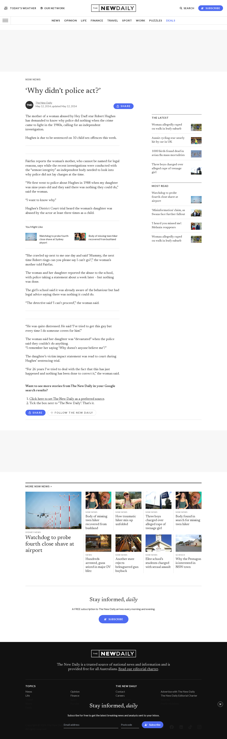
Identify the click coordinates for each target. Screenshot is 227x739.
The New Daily (43, 102)
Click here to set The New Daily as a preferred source (66, 399)
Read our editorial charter (138, 669)
